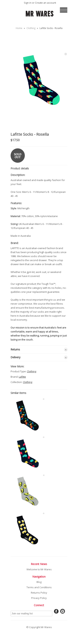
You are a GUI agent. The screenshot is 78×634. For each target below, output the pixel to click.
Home (19, 28)
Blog (39, 582)
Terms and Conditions (39, 587)
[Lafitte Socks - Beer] (28, 546)
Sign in (27, 2)
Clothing (31, 28)
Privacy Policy (39, 598)
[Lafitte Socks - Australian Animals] (28, 431)
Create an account (45, 2)
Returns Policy (39, 592)
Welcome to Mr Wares (39, 569)
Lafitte (22, 376)
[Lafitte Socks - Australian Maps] (28, 469)
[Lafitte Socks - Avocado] (28, 507)
